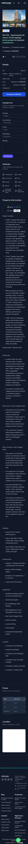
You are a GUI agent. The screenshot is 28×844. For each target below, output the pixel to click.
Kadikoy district (5, 830)
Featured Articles (5, 805)
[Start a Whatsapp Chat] (18, 840)
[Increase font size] (15, 210)
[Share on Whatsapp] (20, 207)
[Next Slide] (24, 16)
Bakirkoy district (5, 819)
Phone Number (6, 120)
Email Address (6, 133)
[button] (14, 16)
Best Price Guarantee (20, 830)
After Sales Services (20, 833)
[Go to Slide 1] (5, 25)
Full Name (5, 113)
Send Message (8, 156)
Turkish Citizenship (6, 802)
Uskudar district (5, 824)
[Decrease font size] (18, 210)
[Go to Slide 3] (18, 25)
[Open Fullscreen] (24, 21)
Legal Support (18, 835)
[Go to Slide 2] (12, 25)
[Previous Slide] (4, 16)
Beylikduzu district (6, 822)
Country (4, 127)
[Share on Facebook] (15, 207)
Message (5, 140)
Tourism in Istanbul (6, 808)
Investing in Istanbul (6, 810)
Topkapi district (5, 827)
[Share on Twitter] (17, 207)
